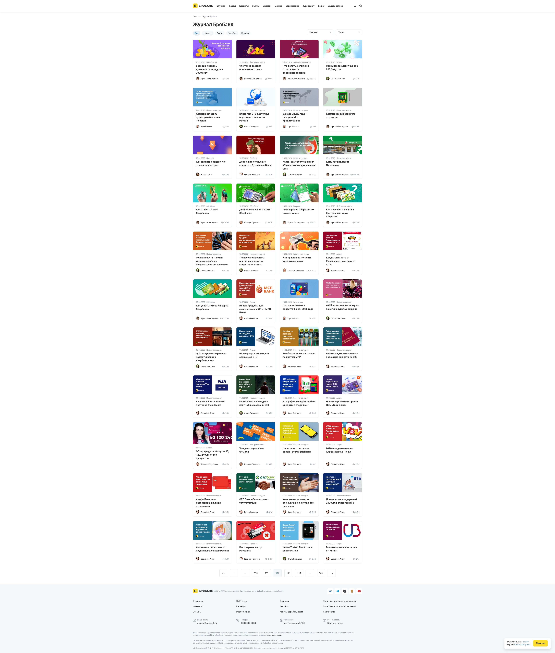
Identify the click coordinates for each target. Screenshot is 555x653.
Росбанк (253, 158)
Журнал (221, 6)
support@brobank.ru (207, 623)
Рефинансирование (302, 62)
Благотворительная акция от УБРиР (341, 549)
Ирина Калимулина (209, 79)
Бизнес (278, 6)
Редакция (241, 606)
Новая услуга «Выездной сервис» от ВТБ (254, 355)
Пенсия (245, 33)
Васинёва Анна (337, 270)
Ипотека (210, 158)
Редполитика (243, 611)
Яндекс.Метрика (522, 644)
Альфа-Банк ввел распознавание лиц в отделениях (208, 503)
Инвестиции (211, 62)
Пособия (232, 33)
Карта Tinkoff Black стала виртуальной (297, 549)
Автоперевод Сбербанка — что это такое (298, 211)
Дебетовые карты (344, 206)
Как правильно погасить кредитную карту (297, 259)
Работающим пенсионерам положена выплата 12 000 (342, 355)
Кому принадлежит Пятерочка (337, 163)
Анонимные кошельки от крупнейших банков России (212, 549)
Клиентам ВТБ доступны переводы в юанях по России (254, 117)
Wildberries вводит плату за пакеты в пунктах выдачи (342, 307)
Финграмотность (257, 62)
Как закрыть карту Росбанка (250, 549)
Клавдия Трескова (252, 222)
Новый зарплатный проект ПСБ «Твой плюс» (342, 403)
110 (256, 573)
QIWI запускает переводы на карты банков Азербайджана (211, 357)
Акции (220, 33)
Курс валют (308, 6)
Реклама (284, 606)
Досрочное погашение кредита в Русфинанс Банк (255, 163)
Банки (321, 6)
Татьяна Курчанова (209, 464)
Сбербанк (210, 206)
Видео (209, 448)
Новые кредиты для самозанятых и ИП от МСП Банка (255, 309)
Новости (208, 33)
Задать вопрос (335, 6)
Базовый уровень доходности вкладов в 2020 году (209, 69)
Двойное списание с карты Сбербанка (255, 211)
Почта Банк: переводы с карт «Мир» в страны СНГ (254, 403)
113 (288, 573)
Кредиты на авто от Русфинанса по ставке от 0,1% (341, 261)
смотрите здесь (274, 635)
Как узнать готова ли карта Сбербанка (212, 307)
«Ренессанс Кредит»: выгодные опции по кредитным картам (251, 261)
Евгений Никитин (252, 174)
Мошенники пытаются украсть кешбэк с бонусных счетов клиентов (212, 261)
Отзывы (197, 611)
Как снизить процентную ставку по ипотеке (211, 163)
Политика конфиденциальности (339, 601)
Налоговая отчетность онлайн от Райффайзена (297, 450)
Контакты (198, 606)
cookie (526, 642)
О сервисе (198, 601)
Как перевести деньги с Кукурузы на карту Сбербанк (340, 213)
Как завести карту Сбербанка (207, 211)
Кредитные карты (301, 254)
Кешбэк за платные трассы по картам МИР (299, 355)
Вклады (267, 6)
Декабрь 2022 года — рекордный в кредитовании (295, 117)
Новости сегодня (213, 110)
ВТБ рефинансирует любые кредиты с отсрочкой (299, 403)
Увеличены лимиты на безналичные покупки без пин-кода (298, 503)
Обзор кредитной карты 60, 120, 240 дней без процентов (212, 455)
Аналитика (298, 302)
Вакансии (284, 601)
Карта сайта (329, 611)
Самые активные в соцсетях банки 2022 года (298, 307)
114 (299, 573)
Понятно (540, 643)
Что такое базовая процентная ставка (250, 67)
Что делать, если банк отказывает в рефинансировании (296, 69)
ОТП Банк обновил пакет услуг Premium (254, 501)
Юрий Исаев (206, 127)
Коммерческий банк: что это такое (340, 115)
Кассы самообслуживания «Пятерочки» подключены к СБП (299, 165)
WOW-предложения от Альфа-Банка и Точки (339, 450)
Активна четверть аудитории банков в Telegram (208, 117)
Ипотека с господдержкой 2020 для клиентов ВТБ (341, 501)
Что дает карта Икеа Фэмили (251, 450)
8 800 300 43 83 (248, 623)
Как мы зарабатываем (291, 611)
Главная (196, 16)
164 (321, 573)
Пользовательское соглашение (339, 606)
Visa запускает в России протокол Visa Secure (210, 403)
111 (266, 573)
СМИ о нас (241, 601)
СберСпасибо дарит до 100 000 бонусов (342, 67)
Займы (255, 6)
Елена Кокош (206, 174)
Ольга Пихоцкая (338, 79)
